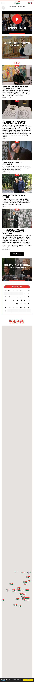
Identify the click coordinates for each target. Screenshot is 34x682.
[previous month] (4, 287)
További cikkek (17, 254)
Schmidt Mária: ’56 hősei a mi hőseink (13, 196)
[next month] (30, 287)
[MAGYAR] (29, 3)
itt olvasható (3, 680)
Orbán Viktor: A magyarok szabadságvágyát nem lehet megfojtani (13, 231)
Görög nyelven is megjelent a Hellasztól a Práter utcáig (14, 122)
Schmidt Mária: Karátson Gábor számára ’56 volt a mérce (15, 87)
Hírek (17, 66)
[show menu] (3, 3)
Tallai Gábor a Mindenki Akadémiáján (12, 163)
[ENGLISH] (31, 3)
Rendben (28, 679)
